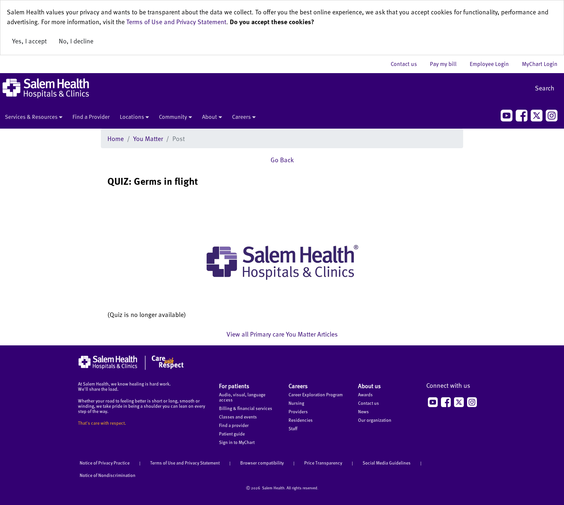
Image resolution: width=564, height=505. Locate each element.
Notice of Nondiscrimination (107, 475)
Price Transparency (323, 462)
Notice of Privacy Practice (105, 462)
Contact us (407, 63)
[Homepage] (131, 368)
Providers (298, 411)
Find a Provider (91, 116)
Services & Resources (31, 116)
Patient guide (232, 433)
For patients (234, 385)
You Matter (148, 138)
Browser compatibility (262, 462)
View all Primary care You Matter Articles (282, 334)
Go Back (282, 160)
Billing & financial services (245, 408)
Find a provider (234, 425)
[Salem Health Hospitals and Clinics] (45, 88)
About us (369, 385)
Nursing (296, 403)
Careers (241, 116)
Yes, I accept (29, 41)
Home (115, 138)
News (363, 411)
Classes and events (238, 416)
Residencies (301, 420)
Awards (365, 394)
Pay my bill (446, 63)
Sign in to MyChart (237, 442)
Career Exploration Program (316, 394)
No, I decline (76, 41)
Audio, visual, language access (242, 397)
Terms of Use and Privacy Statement (176, 21)
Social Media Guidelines (387, 462)
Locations (132, 116)
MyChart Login (539, 63)
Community (173, 116)
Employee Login (492, 63)
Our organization (374, 420)
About (209, 116)
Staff (293, 428)
